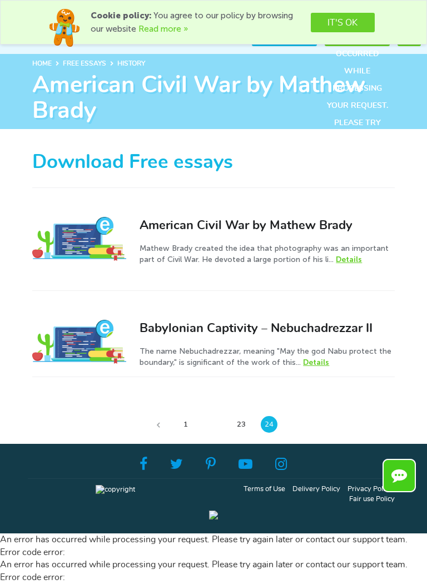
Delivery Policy (316, 489)
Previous (158, 424)
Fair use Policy (372, 499)
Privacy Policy (369, 489)
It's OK (342, 22)
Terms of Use (264, 489)
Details (349, 259)
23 (241, 424)
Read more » (163, 29)
